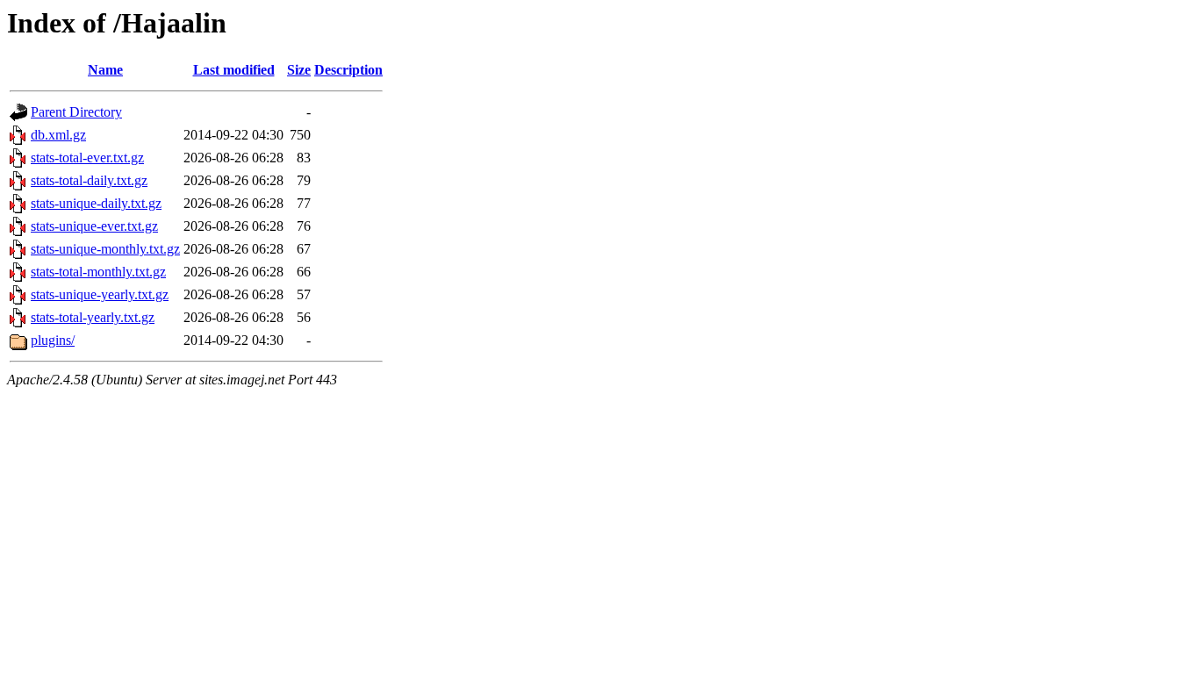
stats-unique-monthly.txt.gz (105, 248)
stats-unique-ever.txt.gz (94, 226)
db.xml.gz (58, 134)
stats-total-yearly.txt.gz (92, 317)
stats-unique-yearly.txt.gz (100, 294)
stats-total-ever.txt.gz (87, 157)
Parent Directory (76, 111)
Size (299, 69)
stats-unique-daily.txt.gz (96, 203)
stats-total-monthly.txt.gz (98, 271)
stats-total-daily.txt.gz (89, 180)
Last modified (234, 69)
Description (348, 69)
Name (105, 69)
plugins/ (53, 340)
